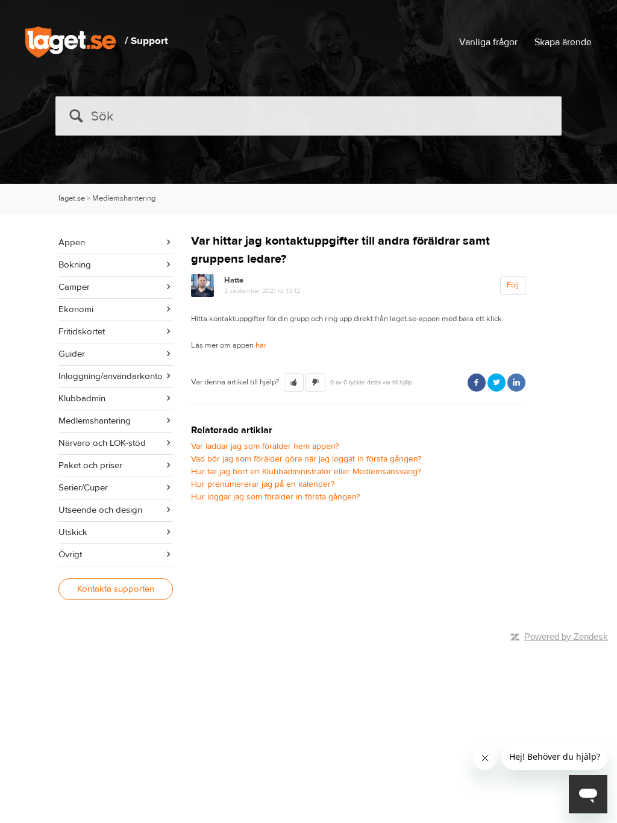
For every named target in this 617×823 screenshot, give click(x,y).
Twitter (496, 383)
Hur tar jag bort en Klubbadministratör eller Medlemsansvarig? (306, 471)
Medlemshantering (123, 198)
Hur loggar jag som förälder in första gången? (275, 497)
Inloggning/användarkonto (110, 376)
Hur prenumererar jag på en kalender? (262, 484)
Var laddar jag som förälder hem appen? (265, 446)
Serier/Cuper (83, 487)
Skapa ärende (563, 42)
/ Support (146, 41)
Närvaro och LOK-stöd (102, 443)
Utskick (72, 532)
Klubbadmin (81, 398)
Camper (74, 287)
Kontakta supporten (115, 589)
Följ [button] (513, 285)
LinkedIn (516, 383)
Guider (71, 354)
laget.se (71, 198)
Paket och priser (90, 465)
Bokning (74, 265)
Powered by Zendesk (566, 636)
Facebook (477, 383)
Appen (71, 242)
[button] (294, 382)
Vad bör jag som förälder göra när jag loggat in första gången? (306, 459)
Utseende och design (100, 510)
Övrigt (70, 554)
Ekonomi (75, 309)
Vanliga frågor (488, 42)
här (260, 345)
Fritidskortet (81, 331)
